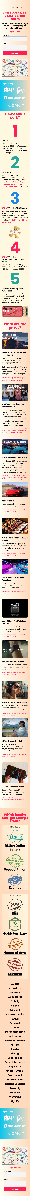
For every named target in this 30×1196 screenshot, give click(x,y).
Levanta (15, 973)
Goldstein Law (15, 933)
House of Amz (15, 952)
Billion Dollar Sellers (15, 847)
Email (4, 44)
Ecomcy (15, 887)
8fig (15, 913)
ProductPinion (15, 869)
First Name (6, 35)
